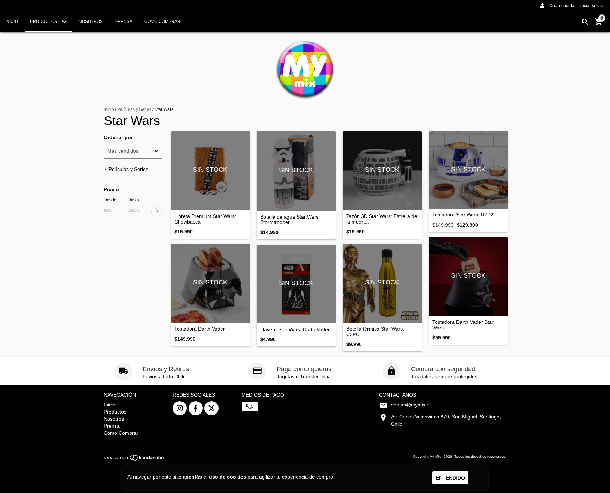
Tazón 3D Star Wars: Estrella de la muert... (381, 219)
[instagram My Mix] (180, 408)
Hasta (133, 199)
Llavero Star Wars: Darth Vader (295, 329)
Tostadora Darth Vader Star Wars (463, 325)
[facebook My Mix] (196, 408)
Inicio (11, 21)
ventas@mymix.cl (410, 405)
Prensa (123, 21)
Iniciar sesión (592, 5)
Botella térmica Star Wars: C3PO (375, 331)
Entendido (450, 478)
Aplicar (156, 211)
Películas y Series (134, 109)
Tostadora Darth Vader (199, 329)
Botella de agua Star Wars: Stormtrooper (290, 219)
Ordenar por (118, 137)
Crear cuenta (561, 5)
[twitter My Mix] (211, 408)
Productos (44, 21)
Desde (110, 199)
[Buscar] (585, 22)
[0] (599, 24)
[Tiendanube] (135, 460)
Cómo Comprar (162, 21)
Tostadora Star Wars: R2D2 (463, 215)
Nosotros (91, 21)
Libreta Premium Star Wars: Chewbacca (205, 219)
